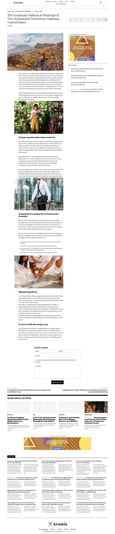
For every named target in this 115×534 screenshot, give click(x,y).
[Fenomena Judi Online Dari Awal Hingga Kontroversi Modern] (70, 407)
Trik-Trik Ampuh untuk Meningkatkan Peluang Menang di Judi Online (44, 419)
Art (13, 11)
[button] (100, 3)
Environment (88, 414)
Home (9, 11)
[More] (106, 19)
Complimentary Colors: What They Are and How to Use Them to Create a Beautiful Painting (85, 391)
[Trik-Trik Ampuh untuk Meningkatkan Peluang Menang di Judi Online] (44, 407)
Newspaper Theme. (67, 531)
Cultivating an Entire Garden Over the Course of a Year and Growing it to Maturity (57, 491)
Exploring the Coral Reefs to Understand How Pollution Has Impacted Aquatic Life (21, 491)
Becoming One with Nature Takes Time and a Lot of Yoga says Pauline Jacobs (87, 90)
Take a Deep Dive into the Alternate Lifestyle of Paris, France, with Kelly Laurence (56, 503)
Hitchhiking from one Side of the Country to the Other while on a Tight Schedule (91, 491)
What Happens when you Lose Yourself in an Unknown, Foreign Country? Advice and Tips (21, 503)
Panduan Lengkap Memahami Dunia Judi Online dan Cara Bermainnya (17, 420)
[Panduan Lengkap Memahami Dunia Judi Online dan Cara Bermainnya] (19, 407)
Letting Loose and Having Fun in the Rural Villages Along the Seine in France (91, 478)
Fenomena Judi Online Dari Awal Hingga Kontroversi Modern (69, 419)
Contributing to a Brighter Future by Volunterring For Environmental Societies (57, 478)
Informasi (10, 414)
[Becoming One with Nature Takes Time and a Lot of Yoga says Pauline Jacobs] (96, 407)
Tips (34, 414)
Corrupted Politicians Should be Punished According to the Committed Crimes (29, 391)
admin (10, 25)
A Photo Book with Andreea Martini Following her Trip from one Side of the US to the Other (90, 503)
